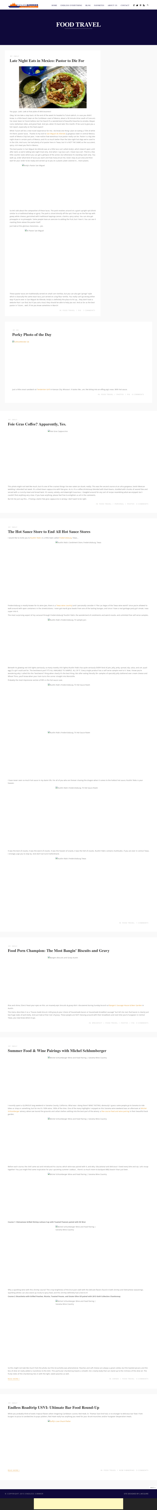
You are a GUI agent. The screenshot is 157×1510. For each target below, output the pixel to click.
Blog (88, 5)
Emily (16, 56)
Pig (79, 310)
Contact (125, 5)
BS (17, 330)
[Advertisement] (78, 1503)
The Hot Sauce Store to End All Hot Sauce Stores (49, 531)
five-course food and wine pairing (115, 1111)
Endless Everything (71, 5)
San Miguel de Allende (56, 133)
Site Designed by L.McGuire (136, 1494)
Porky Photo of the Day (32, 334)
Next (152, 1487)
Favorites (99, 5)
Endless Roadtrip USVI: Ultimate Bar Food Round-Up (53, 1407)
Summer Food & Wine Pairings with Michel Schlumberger (57, 1050)
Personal (119, 504)
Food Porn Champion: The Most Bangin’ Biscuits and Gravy (59, 950)
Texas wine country (64, 605)
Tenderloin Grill (43, 389)
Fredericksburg (65, 538)
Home (54, 5)
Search (147, 5)
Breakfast (97, 1023)
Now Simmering (127, 1470)
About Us (112, 5)
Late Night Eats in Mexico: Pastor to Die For (47, 60)
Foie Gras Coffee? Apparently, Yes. (37, 424)
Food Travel (69, 310)
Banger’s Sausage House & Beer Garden (125, 1005)
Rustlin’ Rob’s (35, 538)
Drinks (115, 1379)
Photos (120, 394)
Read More (14, 1378)
